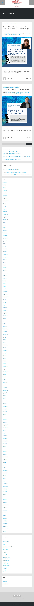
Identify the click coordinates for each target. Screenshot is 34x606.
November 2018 (5, 331)
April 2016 (4, 379)
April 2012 (4, 449)
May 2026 (4, 187)
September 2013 (5, 427)
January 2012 (5, 454)
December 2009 (5, 486)
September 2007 (5, 528)
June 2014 (4, 414)
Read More (28, 78)
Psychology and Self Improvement (8, 87)
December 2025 (5, 195)
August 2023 (5, 240)
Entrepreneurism (5, 547)
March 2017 (5, 363)
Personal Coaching (5, 33)
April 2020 (4, 304)
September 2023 (5, 238)
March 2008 (5, 518)
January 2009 (5, 502)
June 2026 (4, 185)
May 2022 (4, 264)
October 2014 (5, 408)
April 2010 (4, 480)
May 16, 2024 (5, 91)
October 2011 (5, 459)
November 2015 (5, 387)
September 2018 (5, 334)
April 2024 (4, 227)
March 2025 (5, 209)
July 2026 (4, 184)
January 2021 (5, 289)
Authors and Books (6, 86)
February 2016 (5, 382)
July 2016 (4, 374)
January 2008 (5, 521)
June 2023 (4, 243)
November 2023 (5, 235)
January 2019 (5, 328)
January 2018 (5, 347)
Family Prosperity (5, 549)
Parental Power (5, 555)
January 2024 (5, 232)
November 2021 (5, 273)
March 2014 (5, 419)
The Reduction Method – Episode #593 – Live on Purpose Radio (13, 174)
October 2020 (5, 294)
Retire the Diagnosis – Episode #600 (16, 89)
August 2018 (5, 336)
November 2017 (5, 350)
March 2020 (5, 305)
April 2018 (4, 342)
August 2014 (5, 411)
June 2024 (4, 224)
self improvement (20, 33)
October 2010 (5, 472)
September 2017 (5, 353)
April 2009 (4, 497)
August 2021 (5, 278)
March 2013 (5, 433)
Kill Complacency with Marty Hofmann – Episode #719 (12, 151)
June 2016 (4, 376)
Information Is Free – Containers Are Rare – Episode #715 (12, 159)
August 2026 (5, 182)
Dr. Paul (18, 92)
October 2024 (5, 217)
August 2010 (5, 473)
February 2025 (5, 211)
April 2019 (4, 323)
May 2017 (4, 360)
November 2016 (5, 368)
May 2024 (4, 225)
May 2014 (4, 416)
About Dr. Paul (8, 167)
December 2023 (5, 233)
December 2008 (5, 504)
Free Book (25, 92)
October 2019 (5, 313)
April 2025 (4, 208)
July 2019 (4, 318)
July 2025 (4, 203)
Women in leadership (6, 571)
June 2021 (4, 281)
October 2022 (5, 256)
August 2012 (5, 443)
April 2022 (4, 265)
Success (25, 33)
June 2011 (4, 464)
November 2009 (5, 488)
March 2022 (5, 267)
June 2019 (4, 320)
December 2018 (5, 329)
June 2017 (4, 358)
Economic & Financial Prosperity (8, 546)
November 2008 (5, 505)
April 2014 (4, 417)
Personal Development (13, 86)
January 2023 (5, 251)
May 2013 (4, 430)
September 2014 (5, 409)
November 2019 (5, 312)
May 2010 (4, 478)
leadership (4, 552)
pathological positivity (11, 93)
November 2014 (5, 406)
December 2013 (5, 424)
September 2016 (5, 371)
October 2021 (5, 275)
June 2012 (4, 446)
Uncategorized (16, 87)
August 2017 (5, 355)
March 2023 (5, 248)
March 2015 (5, 400)
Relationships (5, 568)
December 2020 (5, 291)
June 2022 (4, 262)
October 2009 (5, 489)
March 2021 (5, 286)
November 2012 (5, 438)
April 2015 (4, 398)
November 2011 (5, 457)
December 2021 (5, 272)
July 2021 (4, 280)
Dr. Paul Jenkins (22, 92)
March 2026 (5, 190)
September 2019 (5, 315)
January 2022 (5, 270)
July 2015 (4, 393)
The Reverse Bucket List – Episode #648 (12, 169)
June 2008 (4, 513)
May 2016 (4, 377)
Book (13, 92)
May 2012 (4, 448)
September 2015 (5, 390)
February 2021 (5, 288)
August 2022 (5, 259)
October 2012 (5, 440)
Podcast (18, 86)
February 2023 (5, 249)
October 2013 (5, 425)
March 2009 (5, 499)
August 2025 (5, 201)
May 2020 (4, 302)
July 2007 (4, 531)
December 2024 (5, 214)
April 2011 (4, 467)
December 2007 (5, 523)
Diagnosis (15, 92)
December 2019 (5, 310)
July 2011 (4, 462)
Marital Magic (5, 554)
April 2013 (4, 432)
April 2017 (4, 361)
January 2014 (5, 422)
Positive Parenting (6, 563)
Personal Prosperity (6, 560)
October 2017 (5, 352)
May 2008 (4, 515)
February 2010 (5, 483)
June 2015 (4, 395)
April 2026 (4, 188)
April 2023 (4, 246)
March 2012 (5, 451)
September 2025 (5, 200)
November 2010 (5, 470)
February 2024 (5, 230)
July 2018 (4, 337)
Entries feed (5, 581)
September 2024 (5, 219)
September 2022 (5, 257)
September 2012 (5, 441)
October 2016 (5, 369)
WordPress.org (5, 584)
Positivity (17, 33)
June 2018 (4, 339)
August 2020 (5, 297)
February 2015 (5, 401)
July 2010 (4, 475)
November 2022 (5, 254)
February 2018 (5, 345)
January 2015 (5, 403)
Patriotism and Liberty (6, 557)
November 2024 (5, 216)
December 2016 (5, 366)
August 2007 (5, 529)
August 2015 (5, 392)
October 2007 (5, 526)
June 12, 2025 (5, 30)
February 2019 (5, 326)
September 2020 (5, 296)
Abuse (4, 539)
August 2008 (5, 510)
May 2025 (4, 206)
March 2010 (5, 481)
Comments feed (5, 583)
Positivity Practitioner (6, 565)
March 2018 (5, 344)
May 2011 (4, 465)
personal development (12, 33)
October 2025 (5, 198)
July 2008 (4, 512)
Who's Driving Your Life (16, 34)
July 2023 (4, 241)
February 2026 (5, 192)
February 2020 (5, 307)
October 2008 (5, 507)
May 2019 (4, 321)
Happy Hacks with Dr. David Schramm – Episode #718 (11, 153)
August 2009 (5, 491)
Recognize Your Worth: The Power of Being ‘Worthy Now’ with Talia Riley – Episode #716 (16, 157)
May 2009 (4, 496)
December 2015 (5, 385)
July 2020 (4, 299)
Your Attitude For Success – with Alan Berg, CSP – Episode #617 (16, 172)
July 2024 (4, 222)
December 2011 (5, 456)
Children (4, 544)
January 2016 (5, 384)
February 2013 (5, 435)
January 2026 (5, 193)
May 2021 (4, 283)
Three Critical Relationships (9, 34)
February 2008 (5, 520)
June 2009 (4, 494)
